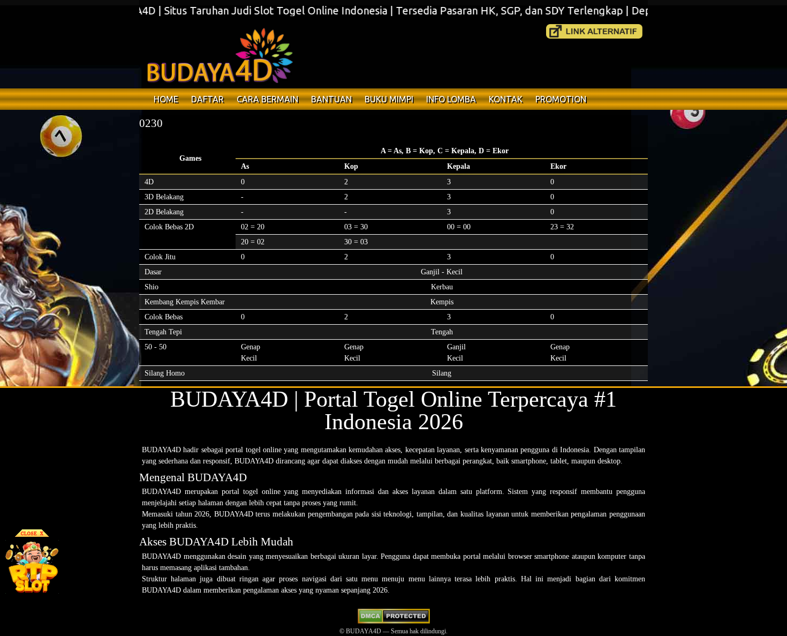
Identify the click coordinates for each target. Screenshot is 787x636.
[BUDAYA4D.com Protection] (394, 621)
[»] (594, 31)
